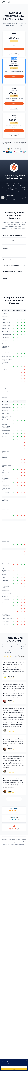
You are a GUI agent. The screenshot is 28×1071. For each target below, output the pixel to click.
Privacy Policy (6, 844)
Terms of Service (15, 844)
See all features (14, 53)
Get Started (14, 48)
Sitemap (23, 844)
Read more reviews (14, 799)
